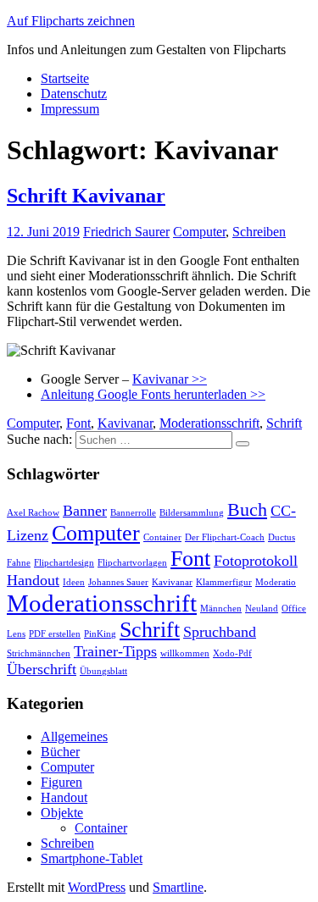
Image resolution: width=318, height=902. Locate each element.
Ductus (281, 537)
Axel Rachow (33, 512)
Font (78, 423)
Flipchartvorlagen (132, 562)
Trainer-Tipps (115, 651)
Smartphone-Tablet (91, 858)
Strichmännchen (38, 653)
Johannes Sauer (118, 582)
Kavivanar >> (169, 379)
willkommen (184, 653)
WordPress (97, 887)
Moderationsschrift (209, 423)
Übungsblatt (103, 671)
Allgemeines (74, 736)
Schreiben (259, 231)
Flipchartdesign (64, 562)
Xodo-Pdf (232, 653)
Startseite (65, 78)
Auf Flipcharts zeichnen (71, 21)
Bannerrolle (133, 512)
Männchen (221, 608)
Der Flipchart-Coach (225, 537)
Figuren (61, 782)
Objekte (62, 812)
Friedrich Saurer (126, 231)
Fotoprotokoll (256, 560)
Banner (85, 510)
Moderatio (275, 582)
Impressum (70, 109)
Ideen (74, 582)
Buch (247, 509)
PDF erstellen (55, 634)
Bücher (60, 751)
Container (162, 537)
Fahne (19, 562)
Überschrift (41, 669)
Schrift (284, 423)
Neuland (261, 608)
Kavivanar (125, 423)
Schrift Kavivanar (86, 196)
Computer (199, 231)
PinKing (100, 634)
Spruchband (219, 631)
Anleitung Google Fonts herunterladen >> (153, 394)
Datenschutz (74, 93)
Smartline (178, 887)
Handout (33, 580)
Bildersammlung (191, 512)
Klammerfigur (224, 582)
